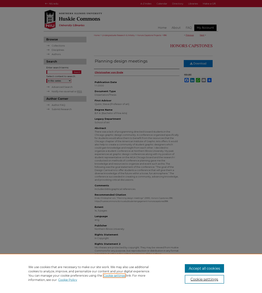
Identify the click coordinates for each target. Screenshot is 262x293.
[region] (131, 273)
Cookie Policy (67, 280)
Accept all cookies (204, 268)
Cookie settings (114, 275)
